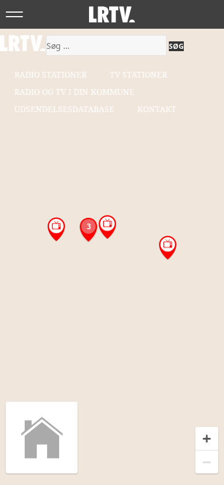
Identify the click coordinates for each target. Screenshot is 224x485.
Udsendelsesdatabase (64, 108)
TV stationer (138, 74)
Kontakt (156, 108)
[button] (107, 227)
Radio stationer (50, 74)
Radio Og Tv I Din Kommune (74, 91)
